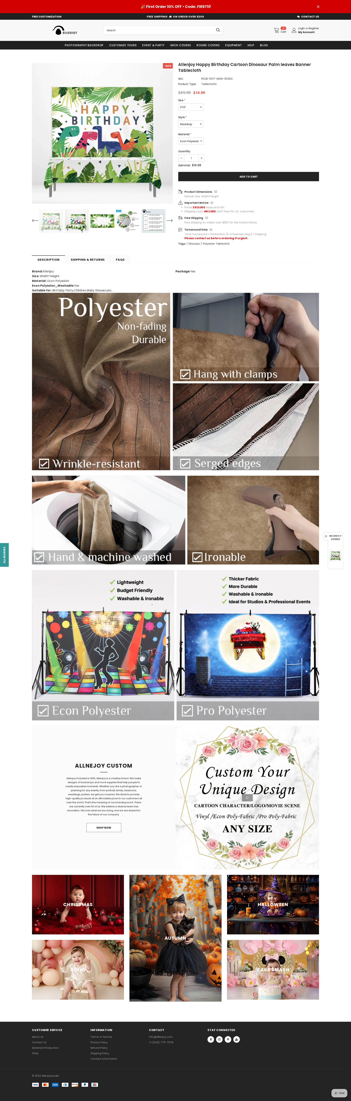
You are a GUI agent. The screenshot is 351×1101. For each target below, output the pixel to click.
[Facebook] (210, 1039)
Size (181, 100)
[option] (102, 133)
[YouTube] (236, 1039)
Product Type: (187, 84)
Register (314, 28)
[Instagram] (219, 1039)
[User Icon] (294, 30)
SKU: (181, 79)
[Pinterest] (228, 1039)
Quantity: (184, 151)
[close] (318, 6)
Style (182, 117)
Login (301, 28)
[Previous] (37, 221)
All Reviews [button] (4, 555)
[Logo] (65, 30)
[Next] (167, 221)
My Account (306, 32)
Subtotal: (184, 165)
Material (184, 134)
